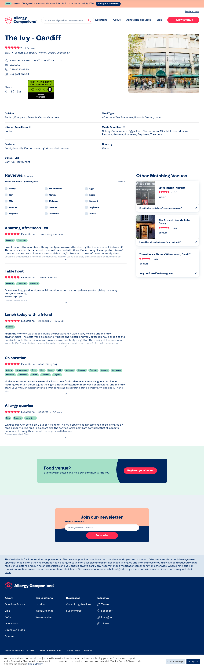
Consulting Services (138, 20)
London (40, 604)
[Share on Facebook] (6, 91)
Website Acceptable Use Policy (19, 651)
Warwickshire (44, 617)
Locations (101, 20)
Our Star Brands (15, 604)
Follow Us (103, 598)
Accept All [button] (193, 661)
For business (192, 11)
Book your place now (108, 4)
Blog (159, 20)
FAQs (8, 617)
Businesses (73, 598)
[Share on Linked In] (19, 91)
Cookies (88, 651)
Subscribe (102, 535)
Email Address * (74, 521)
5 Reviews (30, 48)
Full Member (74, 611)
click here (70, 569)
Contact (10, 636)
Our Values (11, 623)
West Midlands (45, 611)
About (116, 20)
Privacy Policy (73, 651)
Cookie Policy (35, 664)
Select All (122, 182)
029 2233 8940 (19, 69)
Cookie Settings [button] (175, 661)
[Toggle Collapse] (196, 208)
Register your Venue (140, 470)
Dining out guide (15, 630)
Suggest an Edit (19, 74)
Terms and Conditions (50, 651)
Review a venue (183, 20)
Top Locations (44, 598)
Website (15, 65)
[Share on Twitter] (12, 91)
